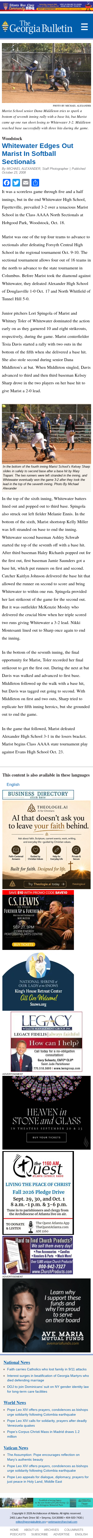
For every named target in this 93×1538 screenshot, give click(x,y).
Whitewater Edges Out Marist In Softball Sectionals (37, 153)
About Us (31, 1530)
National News (17, 1362)
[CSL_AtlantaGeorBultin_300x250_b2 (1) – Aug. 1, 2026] (38, 949)
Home (14, 1530)
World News (15, 1402)
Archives (51, 1530)
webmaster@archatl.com (62, 1521)
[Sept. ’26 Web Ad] (38, 1009)
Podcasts (18, 1534)
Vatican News (16, 1448)
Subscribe (39, 1534)
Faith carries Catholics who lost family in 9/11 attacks (47, 1369)
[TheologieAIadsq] (46, 888)
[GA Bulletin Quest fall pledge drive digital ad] (38, 1234)
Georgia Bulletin (36, 27)
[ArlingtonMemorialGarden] (46, 1506)
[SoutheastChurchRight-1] (37, 1273)
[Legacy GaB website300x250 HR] (46, 1070)
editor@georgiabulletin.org (31, 1521)
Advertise (61, 1534)
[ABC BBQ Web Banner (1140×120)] (46, 10)
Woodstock (12, 138)
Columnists (73, 1530)
